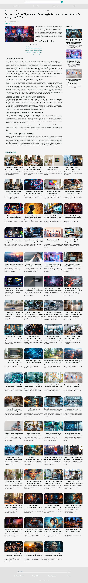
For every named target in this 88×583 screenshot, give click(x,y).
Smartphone (55, 6)
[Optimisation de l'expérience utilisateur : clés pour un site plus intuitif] (73, 232)
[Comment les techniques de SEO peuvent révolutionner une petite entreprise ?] (53, 208)
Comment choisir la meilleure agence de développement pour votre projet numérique (34, 339)
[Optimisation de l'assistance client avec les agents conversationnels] (53, 401)
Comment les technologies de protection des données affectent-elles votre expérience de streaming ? (34, 532)
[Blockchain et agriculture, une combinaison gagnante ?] (33, 546)
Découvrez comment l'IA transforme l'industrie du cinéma (53, 555)
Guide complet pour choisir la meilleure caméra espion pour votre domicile (14, 507)
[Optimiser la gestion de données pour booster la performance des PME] (74, 54)
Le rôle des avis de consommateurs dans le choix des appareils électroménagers (53, 242)
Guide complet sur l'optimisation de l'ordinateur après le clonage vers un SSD (33, 411)
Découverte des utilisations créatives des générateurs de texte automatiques (33, 193)
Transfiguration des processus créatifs (34, 47)
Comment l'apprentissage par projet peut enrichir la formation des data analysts (53, 483)
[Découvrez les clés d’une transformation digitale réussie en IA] (73, 160)
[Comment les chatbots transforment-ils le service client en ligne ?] (13, 329)
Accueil (6, 11)
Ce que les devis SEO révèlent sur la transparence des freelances (33, 169)
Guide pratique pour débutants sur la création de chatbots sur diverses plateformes (73, 339)
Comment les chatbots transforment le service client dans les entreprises (53, 435)
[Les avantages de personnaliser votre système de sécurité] (53, 160)
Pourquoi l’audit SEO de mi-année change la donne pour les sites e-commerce (14, 169)
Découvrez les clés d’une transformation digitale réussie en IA (73, 169)
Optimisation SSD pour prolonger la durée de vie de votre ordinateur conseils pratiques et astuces (73, 291)
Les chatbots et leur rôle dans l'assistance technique (53, 530)
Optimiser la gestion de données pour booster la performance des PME (74, 61)
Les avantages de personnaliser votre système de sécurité (53, 169)
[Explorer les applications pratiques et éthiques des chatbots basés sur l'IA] (53, 377)
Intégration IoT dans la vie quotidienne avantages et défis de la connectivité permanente (14, 315)
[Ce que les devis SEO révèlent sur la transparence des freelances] (33, 160)
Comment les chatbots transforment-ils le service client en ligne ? (14, 338)
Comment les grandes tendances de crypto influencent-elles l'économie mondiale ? (13, 218)
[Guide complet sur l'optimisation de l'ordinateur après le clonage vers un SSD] (33, 401)
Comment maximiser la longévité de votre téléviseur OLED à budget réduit (53, 194)
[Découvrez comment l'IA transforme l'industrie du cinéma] (53, 546)
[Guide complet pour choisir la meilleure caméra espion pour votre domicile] (13, 498)
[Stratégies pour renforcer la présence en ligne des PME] (33, 232)
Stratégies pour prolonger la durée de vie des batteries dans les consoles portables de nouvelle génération (74, 41)
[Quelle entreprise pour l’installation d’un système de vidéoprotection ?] (33, 257)
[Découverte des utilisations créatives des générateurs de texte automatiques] (33, 184)
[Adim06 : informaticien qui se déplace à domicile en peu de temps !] (13, 425)
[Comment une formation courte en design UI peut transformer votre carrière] (73, 474)
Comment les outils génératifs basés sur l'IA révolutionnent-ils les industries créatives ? (53, 508)
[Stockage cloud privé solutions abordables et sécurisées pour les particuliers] (73, 305)
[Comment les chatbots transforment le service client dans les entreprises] (53, 425)
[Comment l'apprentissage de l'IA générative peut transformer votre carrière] (33, 353)
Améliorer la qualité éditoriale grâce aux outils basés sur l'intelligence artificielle (33, 315)
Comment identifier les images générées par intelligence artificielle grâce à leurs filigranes (33, 484)
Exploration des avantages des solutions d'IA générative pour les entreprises (73, 81)
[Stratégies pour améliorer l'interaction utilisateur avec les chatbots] (13, 281)
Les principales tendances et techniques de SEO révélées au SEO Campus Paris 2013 (14, 532)
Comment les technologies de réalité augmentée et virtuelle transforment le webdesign (73, 363)
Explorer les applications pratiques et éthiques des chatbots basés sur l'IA (53, 386)
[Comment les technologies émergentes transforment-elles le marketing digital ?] (13, 257)
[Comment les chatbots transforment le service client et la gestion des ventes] (73, 401)
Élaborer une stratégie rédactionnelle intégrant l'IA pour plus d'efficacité (33, 386)
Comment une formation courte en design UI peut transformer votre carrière (73, 483)
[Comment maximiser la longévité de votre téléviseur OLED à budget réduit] (53, 184)
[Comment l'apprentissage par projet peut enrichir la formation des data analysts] (53, 474)
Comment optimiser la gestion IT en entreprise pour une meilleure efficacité (53, 339)
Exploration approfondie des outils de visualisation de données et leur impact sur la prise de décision (73, 435)
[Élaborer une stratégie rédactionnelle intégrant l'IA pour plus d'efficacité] (33, 377)
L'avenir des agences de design (34, 54)
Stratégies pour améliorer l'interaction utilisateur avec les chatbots (14, 290)
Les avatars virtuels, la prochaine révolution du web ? (14, 555)
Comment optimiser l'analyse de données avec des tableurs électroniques (34, 435)
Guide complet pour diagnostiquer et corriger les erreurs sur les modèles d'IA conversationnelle (14, 459)
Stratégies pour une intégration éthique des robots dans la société (14, 410)
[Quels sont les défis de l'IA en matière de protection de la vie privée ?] (33, 208)
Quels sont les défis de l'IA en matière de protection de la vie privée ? (33, 217)
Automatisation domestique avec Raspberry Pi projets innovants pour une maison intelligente (53, 363)
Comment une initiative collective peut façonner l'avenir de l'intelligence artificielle (53, 291)
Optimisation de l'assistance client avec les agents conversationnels (53, 410)
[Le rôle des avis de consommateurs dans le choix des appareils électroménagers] (53, 232)
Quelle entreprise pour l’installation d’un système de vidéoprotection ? (34, 266)
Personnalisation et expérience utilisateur (33, 50)
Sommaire (34, 45)
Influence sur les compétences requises (34, 48)
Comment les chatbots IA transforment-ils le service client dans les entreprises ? (14, 483)
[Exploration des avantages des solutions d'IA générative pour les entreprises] (74, 73)
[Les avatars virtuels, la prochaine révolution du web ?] (13, 546)
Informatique (16, 6)
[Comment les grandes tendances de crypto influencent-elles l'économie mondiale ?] (13, 208)
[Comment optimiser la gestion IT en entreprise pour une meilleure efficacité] (53, 329)
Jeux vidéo (36, 6)
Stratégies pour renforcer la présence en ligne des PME (33, 241)
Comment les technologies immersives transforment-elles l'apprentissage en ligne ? (73, 218)
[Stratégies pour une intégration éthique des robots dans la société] (13, 401)
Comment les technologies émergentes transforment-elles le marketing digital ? (14, 266)
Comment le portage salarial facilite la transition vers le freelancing (73, 266)
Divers (74, 6)
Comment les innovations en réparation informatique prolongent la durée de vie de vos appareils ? (14, 242)
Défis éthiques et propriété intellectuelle (34, 52)
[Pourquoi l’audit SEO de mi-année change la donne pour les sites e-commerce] (13, 160)
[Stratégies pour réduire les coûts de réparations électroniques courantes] (73, 184)
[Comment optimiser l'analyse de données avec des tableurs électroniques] (33, 425)
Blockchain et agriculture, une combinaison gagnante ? (34, 555)
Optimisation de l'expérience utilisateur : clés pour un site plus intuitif (73, 242)
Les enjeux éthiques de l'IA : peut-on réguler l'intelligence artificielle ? (14, 193)
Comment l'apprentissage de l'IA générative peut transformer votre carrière (34, 362)
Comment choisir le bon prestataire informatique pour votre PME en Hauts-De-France (73, 532)
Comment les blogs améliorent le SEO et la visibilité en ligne (14, 362)
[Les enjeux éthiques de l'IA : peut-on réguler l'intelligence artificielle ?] (13, 184)
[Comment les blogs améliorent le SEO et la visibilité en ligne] (13, 353)
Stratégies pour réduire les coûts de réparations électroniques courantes (73, 193)
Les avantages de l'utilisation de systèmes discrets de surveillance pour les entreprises (34, 291)
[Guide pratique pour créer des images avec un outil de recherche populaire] (73, 450)
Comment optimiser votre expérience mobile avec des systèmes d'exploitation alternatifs (53, 459)
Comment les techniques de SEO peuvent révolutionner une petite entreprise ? (53, 217)
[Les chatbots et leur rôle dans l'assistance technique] (53, 522)
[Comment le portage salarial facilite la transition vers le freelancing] (73, 257)
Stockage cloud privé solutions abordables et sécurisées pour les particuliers (73, 315)
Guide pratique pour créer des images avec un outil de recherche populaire (73, 459)
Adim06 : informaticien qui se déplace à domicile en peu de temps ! (13, 435)
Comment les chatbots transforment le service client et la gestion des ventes (73, 411)
